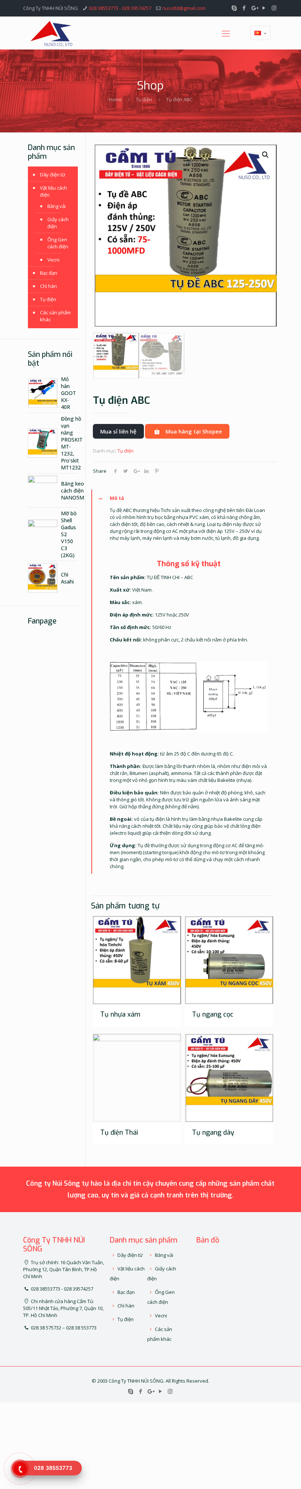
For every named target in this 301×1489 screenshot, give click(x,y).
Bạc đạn (48, 273)
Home (115, 99)
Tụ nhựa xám (120, 1014)
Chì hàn (48, 286)
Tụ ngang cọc (212, 1014)
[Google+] (254, 7)
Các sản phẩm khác (55, 316)
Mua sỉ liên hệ (118, 431)
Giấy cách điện (58, 223)
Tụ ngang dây (213, 1132)
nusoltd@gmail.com (184, 8)
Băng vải (56, 206)
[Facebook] (244, 7)
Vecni (53, 259)
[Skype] (234, 7)
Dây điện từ (52, 174)
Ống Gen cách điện (57, 243)
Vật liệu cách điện (53, 191)
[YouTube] (264, 7)
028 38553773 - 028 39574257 (120, 8)
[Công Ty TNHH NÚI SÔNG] (51, 33)
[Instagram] (274, 7)
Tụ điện (144, 99)
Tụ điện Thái (119, 1132)
